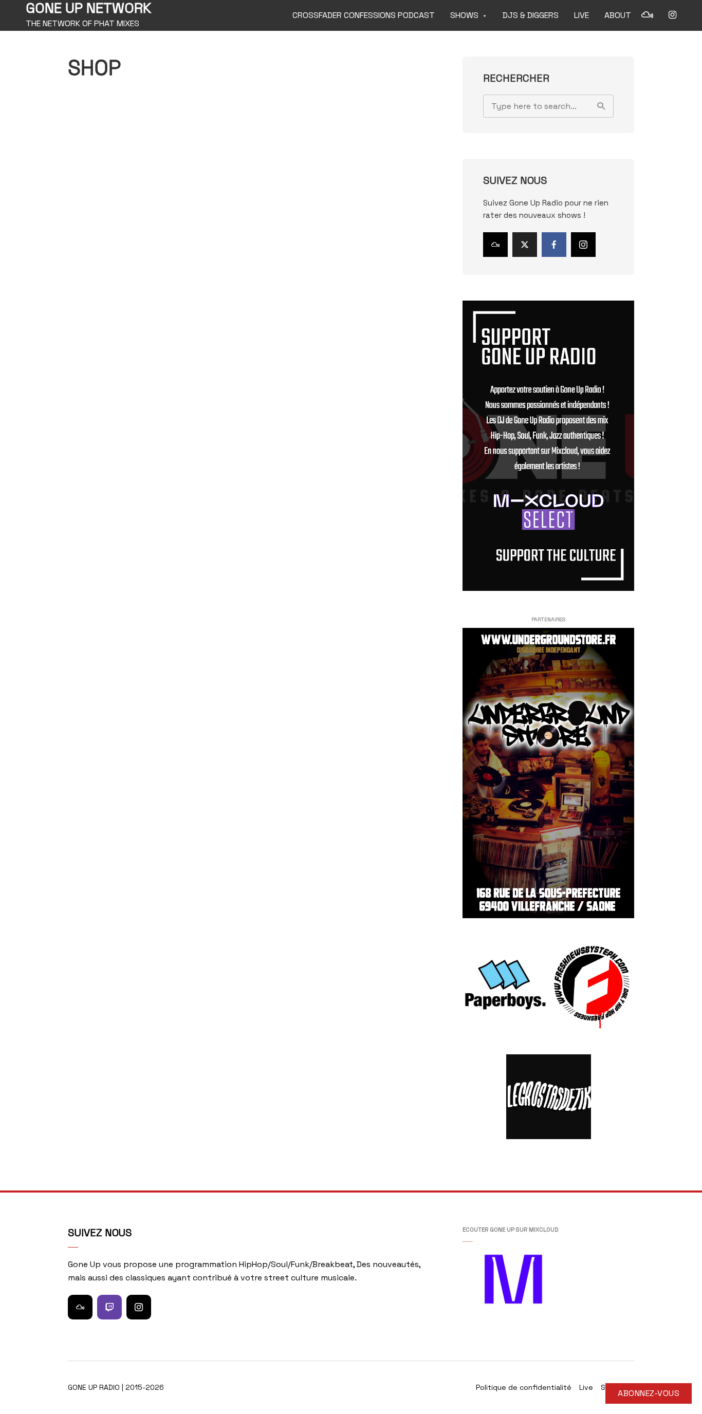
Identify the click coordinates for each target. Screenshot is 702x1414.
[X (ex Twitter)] (524, 244)
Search (601, 106)
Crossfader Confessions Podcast (363, 15)
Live (581, 15)
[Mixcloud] (495, 244)
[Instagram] (583, 244)
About (617, 15)
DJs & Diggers (531, 15)
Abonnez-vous (648, 1393)
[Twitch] (109, 1307)
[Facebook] (554, 244)
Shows (464, 15)
